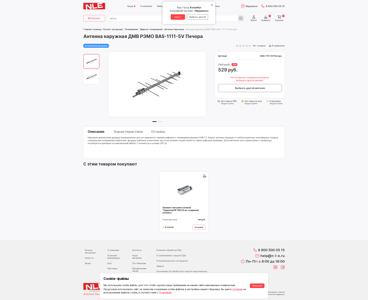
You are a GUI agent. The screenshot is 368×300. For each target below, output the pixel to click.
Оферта (160, 266)
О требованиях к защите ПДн (171, 255)
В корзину (199, 227)
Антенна (132, 140)
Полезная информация (113, 256)
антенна (116, 137)
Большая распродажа (96, 46)
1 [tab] (154, 121)
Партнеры (112, 268)
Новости (89, 258)
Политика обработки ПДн (169, 250)
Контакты (137, 250)
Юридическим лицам (139, 269)
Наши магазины (137, 256)
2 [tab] (160, 121)
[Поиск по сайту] (241, 18)
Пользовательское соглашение (172, 261)
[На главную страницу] (94, 6)
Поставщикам (139, 263)
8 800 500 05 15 (275, 6)
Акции (130, 6)
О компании (146, 6)
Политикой (165, 292)
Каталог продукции (90, 251)
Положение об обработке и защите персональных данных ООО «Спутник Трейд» (181, 272)
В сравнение (278, 45)
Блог (109, 263)
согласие (237, 289)
